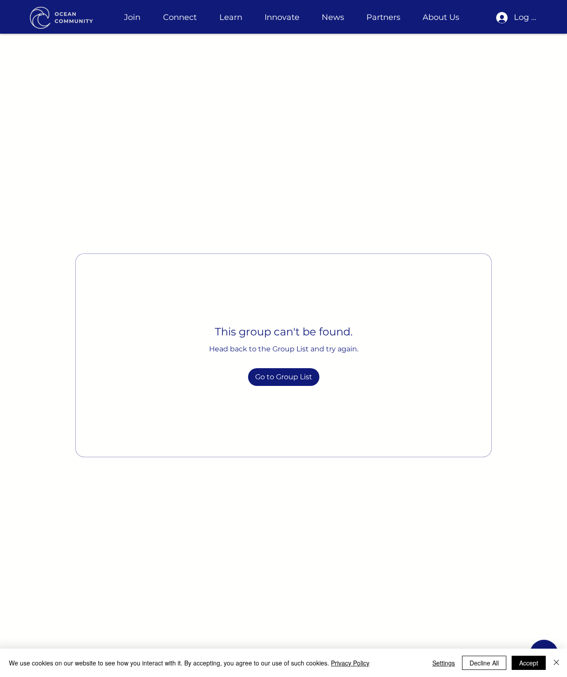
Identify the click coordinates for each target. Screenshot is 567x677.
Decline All (484, 662)
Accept (528, 662)
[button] (132, 17)
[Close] (556, 663)
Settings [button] (443, 662)
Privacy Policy (350, 662)
